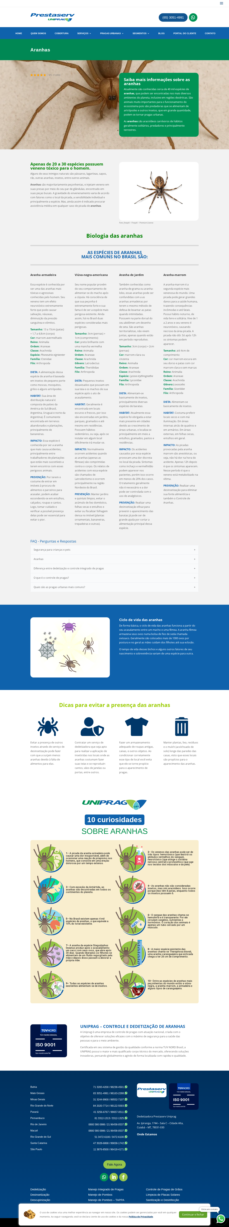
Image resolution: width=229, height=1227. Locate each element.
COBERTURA (62, 33)
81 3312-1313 (102, 1118)
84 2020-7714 (101, 1105)
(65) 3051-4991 (173, 17)
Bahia (33, 1087)
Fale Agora (114, 1164)
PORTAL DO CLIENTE (184, 33)
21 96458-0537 (115, 1124)
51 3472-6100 (102, 1137)
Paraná (34, 1112)
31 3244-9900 (101, 1099)
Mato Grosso (37, 1093)
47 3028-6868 (101, 1143)
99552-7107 (117, 1099)
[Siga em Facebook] (123, 1177)
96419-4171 (117, 1149)
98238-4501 (117, 1087)
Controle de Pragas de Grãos (164, 1189)
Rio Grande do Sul (40, 1136)
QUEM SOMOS (38, 33)
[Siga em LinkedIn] (114, 1177)
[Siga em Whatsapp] (193, 17)
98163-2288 (117, 1093)
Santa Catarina (38, 1143)
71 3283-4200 (101, 1087)
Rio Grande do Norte (41, 1105)
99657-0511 (117, 1112)
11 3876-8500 (101, 1149)
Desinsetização (39, 1194)
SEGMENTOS (139, 33)
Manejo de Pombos (100, 1194)
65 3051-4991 (101, 1093)
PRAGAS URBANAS (110, 33)
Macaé (34, 1130)
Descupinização (40, 1200)
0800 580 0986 (96, 1124)
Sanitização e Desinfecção (162, 1200)
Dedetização (38, 1189)
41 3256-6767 (101, 1112)
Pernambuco (37, 1118)
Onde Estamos (147, 1134)
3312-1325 (118, 1118)
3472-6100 (118, 1137)
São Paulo (36, 1149)
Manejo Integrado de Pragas (106, 1189)
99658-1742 (117, 1143)
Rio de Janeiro (38, 1124)
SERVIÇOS (82, 33)
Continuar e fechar (193, 1214)
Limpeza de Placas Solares (163, 1194)
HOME (18, 33)
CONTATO (210, 33)
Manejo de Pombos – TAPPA (106, 1200)
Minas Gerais (37, 1099)
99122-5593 (117, 1105)
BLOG (161, 33)
